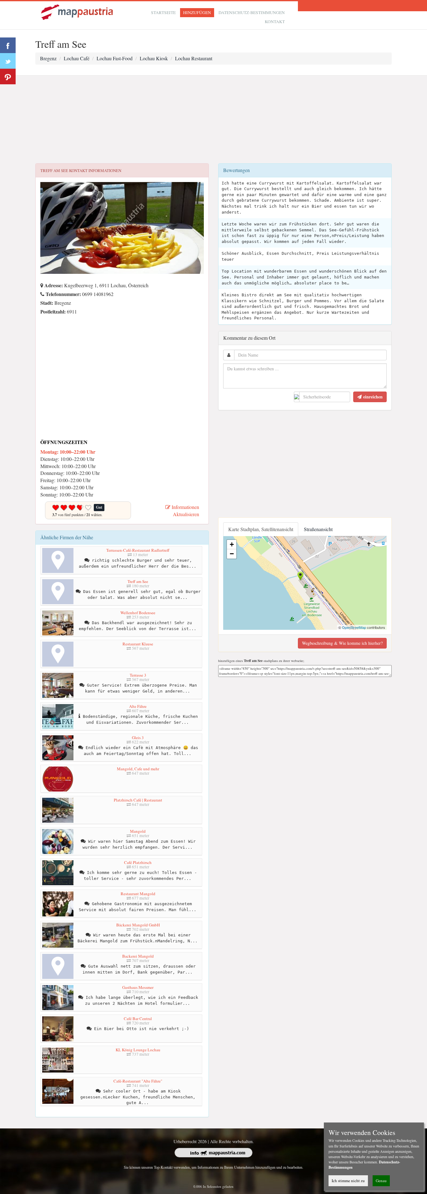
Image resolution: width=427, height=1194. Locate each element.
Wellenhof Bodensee (137, 612)
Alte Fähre (138, 706)
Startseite (163, 12)
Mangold (138, 831)
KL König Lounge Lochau (138, 1050)
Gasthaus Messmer (137, 987)
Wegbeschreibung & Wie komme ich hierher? (342, 643)
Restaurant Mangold (138, 893)
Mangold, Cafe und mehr (138, 769)
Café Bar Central (138, 1018)
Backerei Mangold (138, 956)
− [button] (232, 554)
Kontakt (275, 21)
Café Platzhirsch (138, 862)
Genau (381, 1180)
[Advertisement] (213, 120)
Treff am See (138, 581)
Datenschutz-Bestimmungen (252, 12)
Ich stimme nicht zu (348, 1180)
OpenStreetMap (354, 627)
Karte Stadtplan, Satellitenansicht (260, 529)
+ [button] (232, 544)
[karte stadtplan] (77, 11)
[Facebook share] (8, 45)
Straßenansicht (318, 529)
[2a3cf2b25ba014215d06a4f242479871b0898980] (41, 320)
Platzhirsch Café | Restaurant (138, 800)
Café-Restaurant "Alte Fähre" (137, 1081)
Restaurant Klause (138, 644)
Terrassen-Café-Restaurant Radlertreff (137, 550)
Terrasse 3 (138, 675)
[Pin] (8, 76)
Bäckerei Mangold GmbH (138, 925)
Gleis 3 (138, 737)
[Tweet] (8, 61)
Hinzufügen (197, 12)
